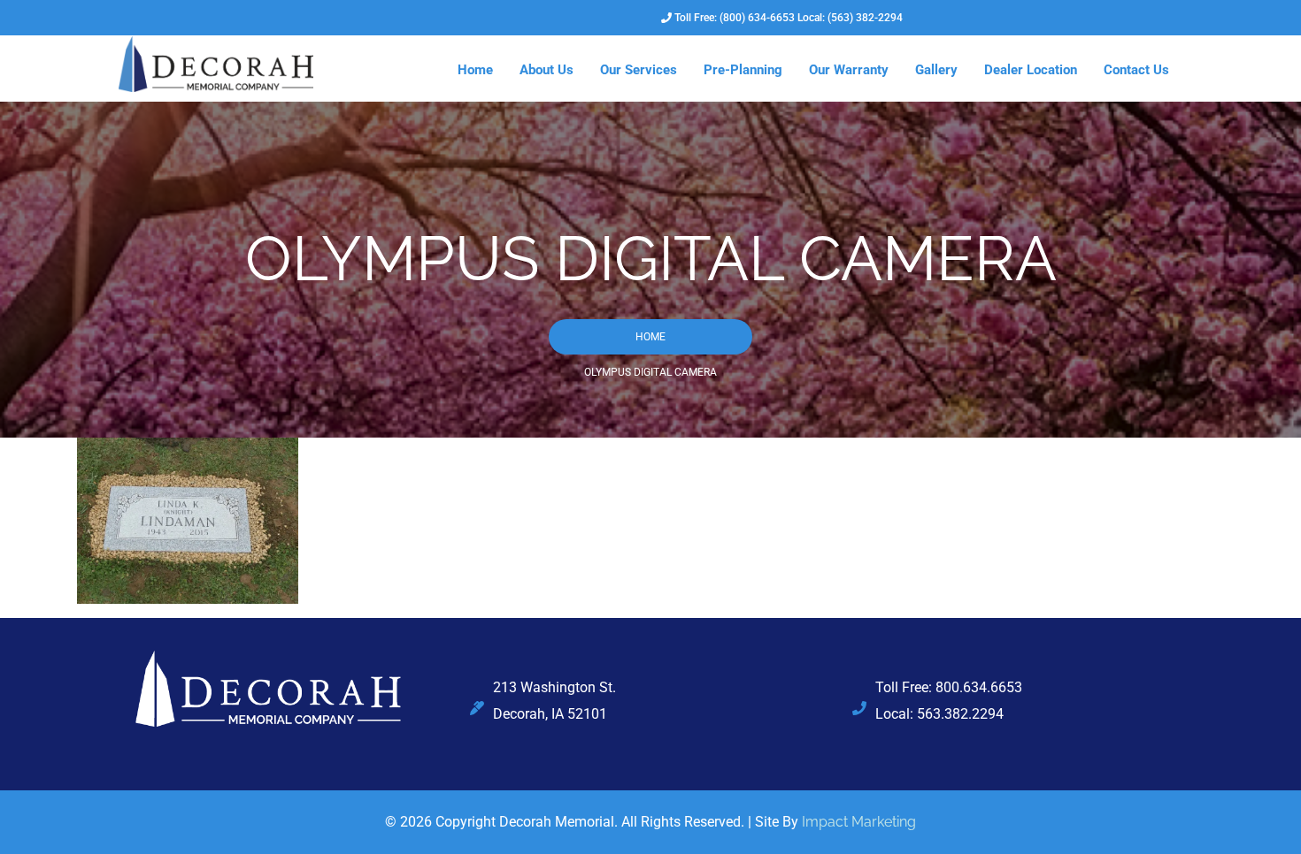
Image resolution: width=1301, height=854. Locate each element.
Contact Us (1136, 70)
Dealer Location (1030, 70)
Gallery (936, 70)
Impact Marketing (859, 821)
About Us (547, 70)
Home (475, 70)
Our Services (638, 70)
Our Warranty (849, 70)
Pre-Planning (743, 70)
